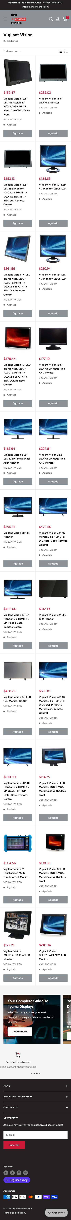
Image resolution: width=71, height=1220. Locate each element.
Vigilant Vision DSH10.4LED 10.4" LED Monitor (16, 955)
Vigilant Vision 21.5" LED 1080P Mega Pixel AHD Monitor (16, 458)
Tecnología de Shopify (14, 1212)
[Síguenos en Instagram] (19, 1172)
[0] (65, 19)
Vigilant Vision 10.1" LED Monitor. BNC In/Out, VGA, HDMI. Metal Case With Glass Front (16, 106)
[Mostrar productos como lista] (66, 51)
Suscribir (14, 1145)
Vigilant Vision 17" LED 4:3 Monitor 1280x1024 (52, 186)
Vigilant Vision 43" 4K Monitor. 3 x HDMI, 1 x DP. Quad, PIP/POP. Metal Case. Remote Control (52, 705)
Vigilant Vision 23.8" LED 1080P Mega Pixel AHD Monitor (52, 458)
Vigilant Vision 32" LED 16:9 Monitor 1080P (17, 699)
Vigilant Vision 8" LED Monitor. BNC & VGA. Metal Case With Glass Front (52, 875)
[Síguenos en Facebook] (5, 1172)
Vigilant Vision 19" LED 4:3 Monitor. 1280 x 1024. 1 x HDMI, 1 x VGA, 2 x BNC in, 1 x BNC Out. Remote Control (17, 374)
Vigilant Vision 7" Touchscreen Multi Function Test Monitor (16, 873)
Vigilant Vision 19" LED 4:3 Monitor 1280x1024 (52, 276)
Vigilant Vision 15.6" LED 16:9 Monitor (51, 100)
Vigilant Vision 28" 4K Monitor (16, 534)
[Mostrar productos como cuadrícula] (60, 51)
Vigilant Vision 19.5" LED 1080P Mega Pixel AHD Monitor (52, 368)
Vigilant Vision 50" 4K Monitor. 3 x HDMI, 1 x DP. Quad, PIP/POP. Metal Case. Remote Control (16, 791)
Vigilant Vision (12, 119)
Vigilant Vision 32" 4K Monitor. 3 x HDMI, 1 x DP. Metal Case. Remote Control (53, 538)
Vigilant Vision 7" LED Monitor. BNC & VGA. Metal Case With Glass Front (52, 789)
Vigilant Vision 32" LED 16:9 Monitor (52, 616)
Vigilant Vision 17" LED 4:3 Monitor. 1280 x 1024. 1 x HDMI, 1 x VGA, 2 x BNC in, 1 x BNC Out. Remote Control (16, 284)
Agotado (18, 133)
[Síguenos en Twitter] (12, 1172)
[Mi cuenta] (57, 19)
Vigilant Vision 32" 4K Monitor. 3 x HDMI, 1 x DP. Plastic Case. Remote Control (16, 620)
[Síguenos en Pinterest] (25, 1172)
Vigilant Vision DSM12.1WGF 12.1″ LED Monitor (52, 955)
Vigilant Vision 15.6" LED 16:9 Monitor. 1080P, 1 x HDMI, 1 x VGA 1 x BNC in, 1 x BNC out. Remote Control (15, 194)
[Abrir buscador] (51, 19)
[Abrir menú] (5, 19)
